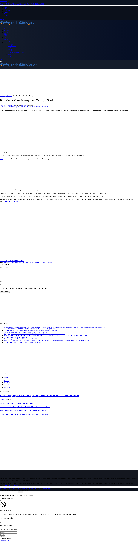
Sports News (3, 105)
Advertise (6, 9)
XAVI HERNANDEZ (17, 261)
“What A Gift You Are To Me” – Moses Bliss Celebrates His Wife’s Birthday (26, 332)
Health (9, 47)
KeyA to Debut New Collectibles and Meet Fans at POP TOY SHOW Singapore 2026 (29, 329)
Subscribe (3, 59)
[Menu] (1, 61)
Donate (6, 12)
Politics (6, 37)
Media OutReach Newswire (16, 52)
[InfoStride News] (19, 26)
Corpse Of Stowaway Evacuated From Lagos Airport (17, 403)
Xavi (1, 159)
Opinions (10, 49)
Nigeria (6, 35)
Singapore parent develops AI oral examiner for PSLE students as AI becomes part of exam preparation (34, 334)
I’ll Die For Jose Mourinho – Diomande (15, 337)
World (9, 54)
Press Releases (12, 51)
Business (6, 30)
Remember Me (6, 538)
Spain (8, 261)
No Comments (24, 105)
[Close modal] (1, 500)
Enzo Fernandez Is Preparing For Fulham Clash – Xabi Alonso (22, 342)
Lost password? (4, 540)
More (5, 42)
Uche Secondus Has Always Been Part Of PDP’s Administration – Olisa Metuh (25, 407)
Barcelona (3, 261)
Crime (5, 34)
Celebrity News (4, 399)
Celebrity (6, 32)
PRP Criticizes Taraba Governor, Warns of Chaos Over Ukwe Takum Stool (24, 414)
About (6, 7)
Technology (7, 41)
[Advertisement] (56, 82)
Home (5, 29)
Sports (6, 39)
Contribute (7, 10)
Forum (6, 14)
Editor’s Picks (12, 46)
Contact (6, 15)
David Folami (11, 105)
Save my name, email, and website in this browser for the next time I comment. (25, 288)
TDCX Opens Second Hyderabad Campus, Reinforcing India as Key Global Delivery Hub (31, 330)
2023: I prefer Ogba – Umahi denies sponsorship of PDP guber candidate (23, 410)
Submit (20, 492)
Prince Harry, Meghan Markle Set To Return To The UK (20, 339)
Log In (2, 536)
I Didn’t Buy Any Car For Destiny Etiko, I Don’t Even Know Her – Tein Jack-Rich (39, 395)
